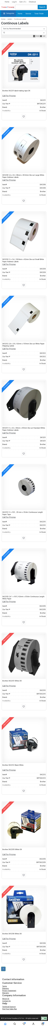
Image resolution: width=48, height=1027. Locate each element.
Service (28, 13)
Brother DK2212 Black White (12, 765)
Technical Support (9, 1007)
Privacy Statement (9, 991)
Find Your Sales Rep (9, 1009)
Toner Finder (39, 13)
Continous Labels (20, 19)
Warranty (5, 993)
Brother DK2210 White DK (12, 681)
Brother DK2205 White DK (12, 849)
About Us (5, 999)
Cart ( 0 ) (22, 2)
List (43, 36)
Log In (14, 2)
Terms (4, 986)
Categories (10, 13)
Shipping (5, 988)
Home (7, 2)
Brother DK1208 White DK (12, 934)
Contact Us (6, 1001)
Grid (37, 36)
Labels (9, 19)
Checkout (32, 2)
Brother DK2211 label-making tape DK (16, 91)
